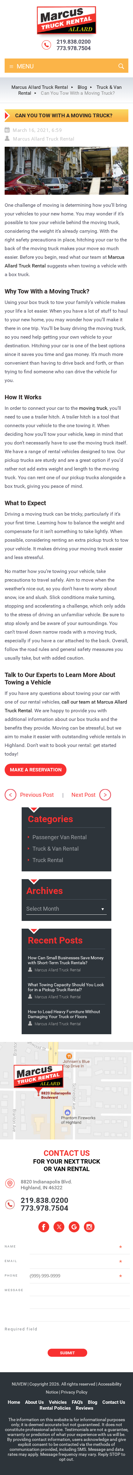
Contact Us (113, 1402)
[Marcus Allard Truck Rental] (66, 37)
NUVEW (19, 1384)
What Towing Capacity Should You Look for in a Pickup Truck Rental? (66, 987)
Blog (92, 1402)
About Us (34, 1402)
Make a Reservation (36, 770)
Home (14, 1402)
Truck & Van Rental (55, 848)
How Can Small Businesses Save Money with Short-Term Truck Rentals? (66, 960)
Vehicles (58, 1402)
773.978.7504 (74, 48)
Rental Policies (55, 1408)
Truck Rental (47, 860)
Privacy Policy (74, 1392)
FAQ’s (77, 1402)
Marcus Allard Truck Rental (43, 139)
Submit (67, 1353)
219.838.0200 (74, 41)
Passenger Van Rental (59, 837)
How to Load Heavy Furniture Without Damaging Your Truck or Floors (64, 1014)
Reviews (84, 1408)
